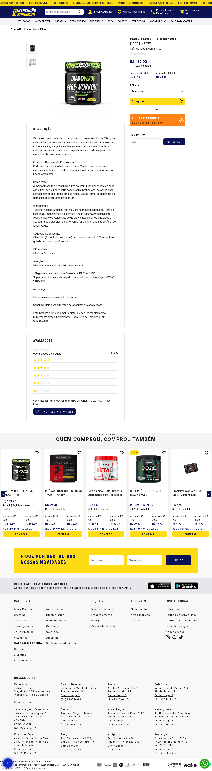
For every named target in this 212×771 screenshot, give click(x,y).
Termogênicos (23, 626)
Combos (123, 21)
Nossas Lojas (158, 21)
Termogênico (78, 21)
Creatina (60, 21)
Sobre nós (173, 609)
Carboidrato (54, 626)
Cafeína (19, 649)
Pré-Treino (96, 21)
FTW (43, 29)
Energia (96, 620)
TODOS (26, 21)
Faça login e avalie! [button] (58, 411)
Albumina (52, 637)
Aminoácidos (55, 609)
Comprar (138, 101)
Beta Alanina (22, 660)
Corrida (136, 620)
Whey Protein (43, 21)
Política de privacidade (181, 614)
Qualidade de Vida (103, 626)
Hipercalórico (55, 614)
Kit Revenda (139, 21)
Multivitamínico (56, 620)
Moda (110, 21)
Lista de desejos (177, 626)
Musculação (139, 609)
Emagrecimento (101, 614)
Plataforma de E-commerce (174, 765)
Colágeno (52, 631)
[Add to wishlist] (37, 453)
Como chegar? (23, 702)
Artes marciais (141, 614)
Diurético (20, 654)
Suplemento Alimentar (61, 643)
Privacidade (31, 768)
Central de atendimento (182, 620)
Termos (41, 768)
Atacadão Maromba (24, 29)
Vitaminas (21, 637)
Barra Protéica (24, 631)
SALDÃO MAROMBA (181, 21)
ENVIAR (178, 560)
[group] (83, 77)
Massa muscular (102, 609)
